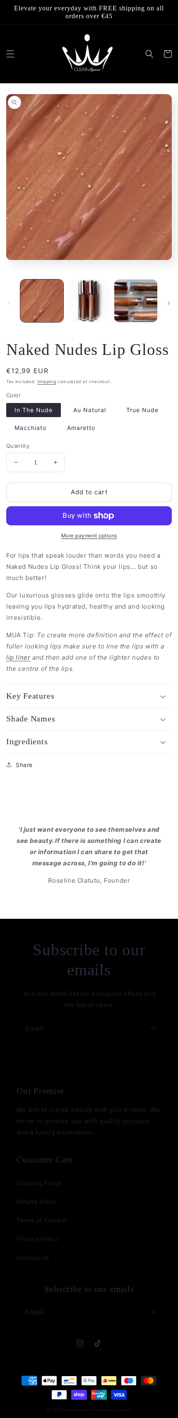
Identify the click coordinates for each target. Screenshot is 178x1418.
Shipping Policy (39, 1182)
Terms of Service (41, 1220)
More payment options (89, 535)
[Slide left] (9, 303)
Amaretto (81, 427)
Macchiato (30, 427)
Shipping (46, 381)
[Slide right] (169, 303)
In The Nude (33, 409)
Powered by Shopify (113, 1410)
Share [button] (24, 764)
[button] (10, 54)
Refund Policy (37, 1201)
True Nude (142, 409)
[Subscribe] (152, 1028)
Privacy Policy (37, 1238)
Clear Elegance (77, 1410)
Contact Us (33, 1257)
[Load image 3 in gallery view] (135, 301)
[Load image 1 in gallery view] (41, 301)
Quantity (17, 445)
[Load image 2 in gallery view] (89, 301)
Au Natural (89, 409)
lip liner (18, 657)
